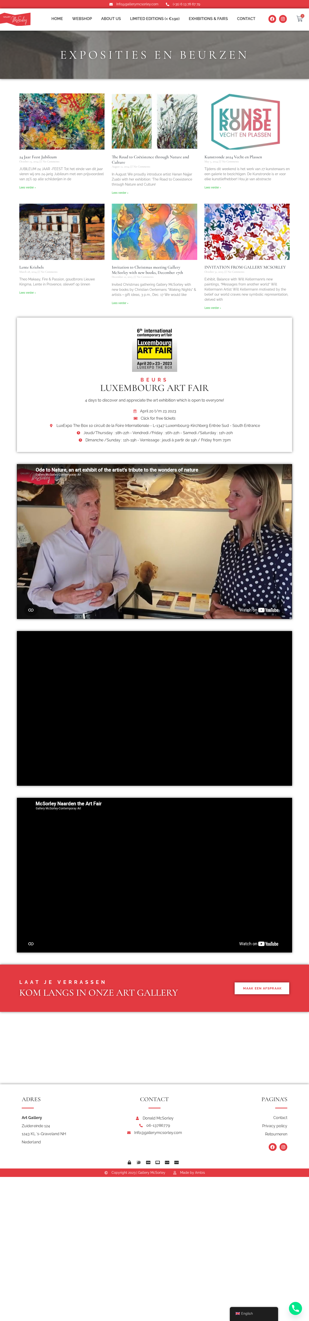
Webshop (82, 18)
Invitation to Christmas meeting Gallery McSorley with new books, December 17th (147, 269)
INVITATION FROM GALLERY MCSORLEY (245, 267)
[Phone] (295, 1308)
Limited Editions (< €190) (155, 18)
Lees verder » (27, 187)
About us (111, 18)
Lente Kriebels (31, 267)
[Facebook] (272, 19)
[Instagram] (283, 19)
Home (57, 18)
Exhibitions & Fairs (208, 18)
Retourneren (276, 1134)
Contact (246, 18)
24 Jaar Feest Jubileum (38, 157)
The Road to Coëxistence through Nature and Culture (150, 159)
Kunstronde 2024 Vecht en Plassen (233, 157)
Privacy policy (274, 1126)
